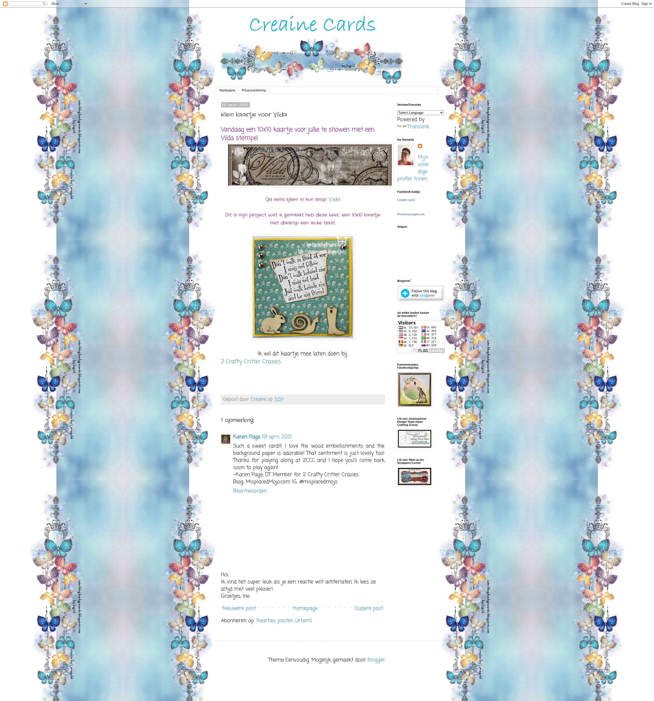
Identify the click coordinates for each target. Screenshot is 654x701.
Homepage (305, 608)
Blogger (376, 660)
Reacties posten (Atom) (284, 621)
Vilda (334, 199)
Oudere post (369, 608)
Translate (418, 127)
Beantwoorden (250, 491)
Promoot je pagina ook (411, 214)
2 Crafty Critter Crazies (251, 361)
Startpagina (227, 90)
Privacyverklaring (254, 90)
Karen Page (246, 437)
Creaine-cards (406, 199)
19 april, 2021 (277, 437)
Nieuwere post (239, 608)
